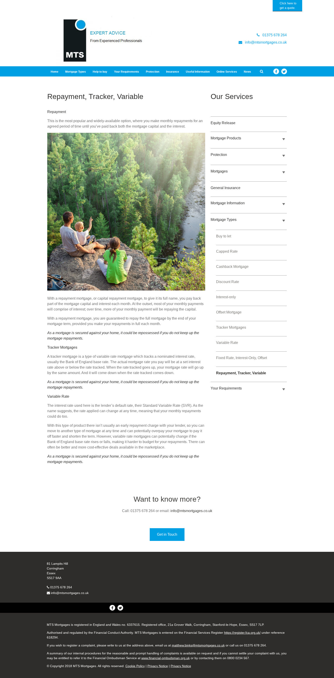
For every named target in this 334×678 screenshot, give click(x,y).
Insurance (172, 71)
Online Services (227, 71)
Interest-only (226, 297)
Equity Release (223, 123)
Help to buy (100, 71)
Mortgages (219, 171)
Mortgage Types (75, 71)
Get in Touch (167, 534)
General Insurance (225, 188)
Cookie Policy (135, 666)
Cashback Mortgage (232, 267)
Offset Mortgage (229, 312)
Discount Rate (227, 282)
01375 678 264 (61, 587)
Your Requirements (126, 71)
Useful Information (198, 71)
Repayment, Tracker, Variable (241, 373)
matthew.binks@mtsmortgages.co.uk (198, 645)
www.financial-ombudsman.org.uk (165, 658)
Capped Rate (227, 251)
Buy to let (223, 236)
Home (54, 71)
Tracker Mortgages (231, 327)
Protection (152, 71)
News (247, 71)
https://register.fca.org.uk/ (242, 632)
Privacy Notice (157, 666)
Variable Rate (227, 343)
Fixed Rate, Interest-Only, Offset (241, 358)
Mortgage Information (228, 203)
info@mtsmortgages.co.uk (191, 511)
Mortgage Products (226, 138)
